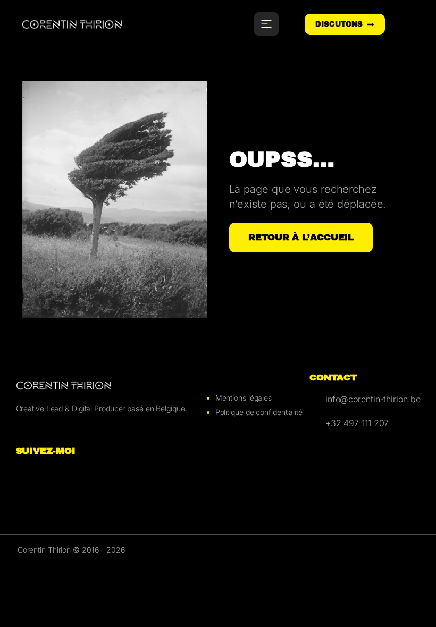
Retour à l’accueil (301, 237)
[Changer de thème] (404, 24)
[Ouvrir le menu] (266, 24)
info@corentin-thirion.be (373, 399)
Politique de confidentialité (259, 412)
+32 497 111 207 (357, 423)
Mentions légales (243, 397)
